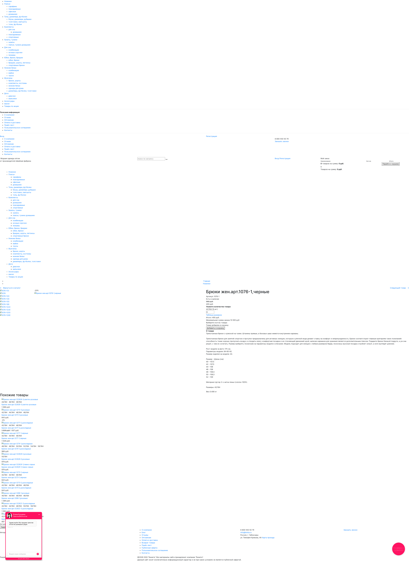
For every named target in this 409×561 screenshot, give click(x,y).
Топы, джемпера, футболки (15, 17)
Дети (6, 93)
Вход (2, 136)
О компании (9, 115)
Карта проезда (268, 537)
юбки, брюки (14, 60)
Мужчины (8, 78)
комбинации (14, 50)
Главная (206, 281)
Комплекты (9, 27)
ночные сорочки (15, 52)
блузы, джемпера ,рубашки (20, 19)
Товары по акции (11, 106)
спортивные (14, 37)
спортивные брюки (17, 65)
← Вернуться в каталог (10, 288)
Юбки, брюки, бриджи (13, 58)
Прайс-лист (9, 125)
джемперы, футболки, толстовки (22, 91)
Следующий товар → (399, 288)
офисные (12, 11)
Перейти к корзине (390, 164)
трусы (11, 75)
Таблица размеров (214, 315)
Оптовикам (9, 120)
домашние (13, 14)
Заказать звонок (282, 141)
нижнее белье (14, 86)
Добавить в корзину (215, 328)
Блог (144, 532)
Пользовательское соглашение (17, 128)
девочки (12, 96)
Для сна (7, 47)
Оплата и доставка (12, 122)
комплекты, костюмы (18, 83)
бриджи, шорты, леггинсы (19, 63)
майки (11, 73)
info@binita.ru (246, 532)
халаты (11, 42)
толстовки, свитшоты (18, 22)
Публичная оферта (149, 548)
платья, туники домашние (19, 45)
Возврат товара (148, 543)
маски (6, 104)
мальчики (13, 98)
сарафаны (13, 6)
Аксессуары (9, 101)
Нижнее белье (10, 68)
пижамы (12, 55)
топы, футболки (15, 24)
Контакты (8, 130)
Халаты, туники (10, 40)
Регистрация (211, 136)
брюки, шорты (15, 81)
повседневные (15, 9)
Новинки (8, 1)
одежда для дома (16, 88)
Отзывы (7, 117)
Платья (7, 4)
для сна (12, 29)
